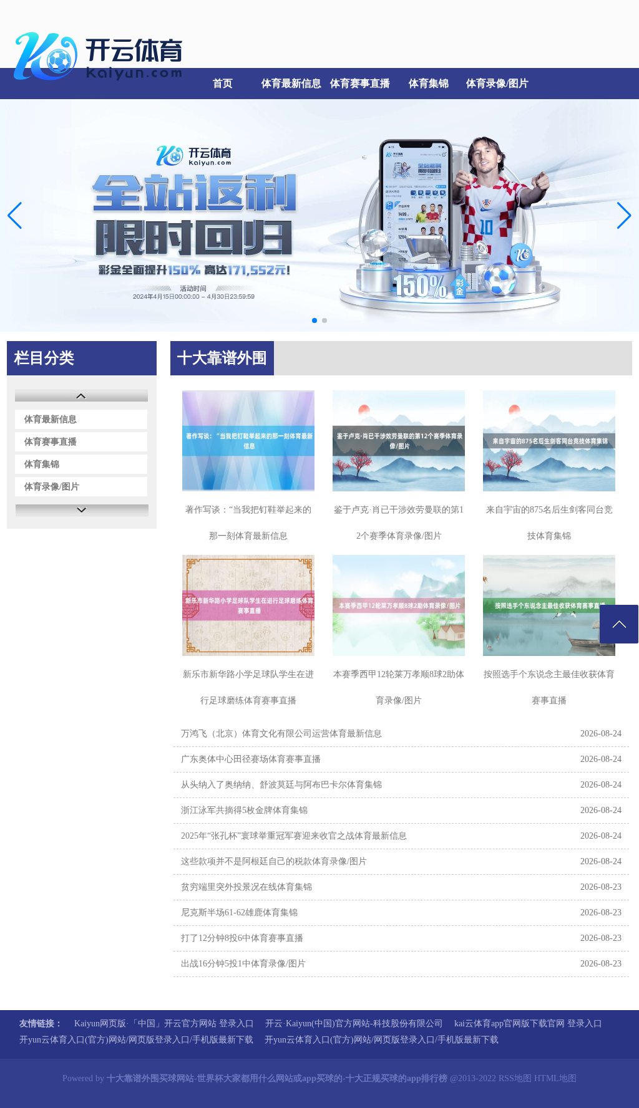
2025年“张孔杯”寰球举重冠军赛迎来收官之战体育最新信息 (294, 836)
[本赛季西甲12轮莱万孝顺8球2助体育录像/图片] (399, 605)
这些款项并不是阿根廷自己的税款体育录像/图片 (274, 861)
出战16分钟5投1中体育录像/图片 (243, 963)
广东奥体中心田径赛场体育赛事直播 (251, 759)
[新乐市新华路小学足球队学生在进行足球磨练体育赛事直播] (248, 605)
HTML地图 (555, 1078)
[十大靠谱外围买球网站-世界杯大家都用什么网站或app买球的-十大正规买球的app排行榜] (101, 87)
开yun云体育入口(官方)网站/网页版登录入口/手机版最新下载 (136, 1039)
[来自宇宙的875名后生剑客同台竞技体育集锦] (549, 440)
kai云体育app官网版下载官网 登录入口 (528, 1023)
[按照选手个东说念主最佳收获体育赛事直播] (549, 605)
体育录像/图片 (497, 83)
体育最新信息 (291, 83)
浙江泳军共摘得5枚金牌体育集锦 (244, 810)
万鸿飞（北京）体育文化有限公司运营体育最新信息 (281, 733)
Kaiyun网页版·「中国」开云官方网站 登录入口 (164, 1023)
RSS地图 (515, 1078)
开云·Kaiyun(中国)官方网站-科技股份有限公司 (354, 1023)
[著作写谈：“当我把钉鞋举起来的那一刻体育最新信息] (248, 440)
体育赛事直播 (360, 83)
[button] (624, 215)
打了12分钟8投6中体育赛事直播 (242, 938)
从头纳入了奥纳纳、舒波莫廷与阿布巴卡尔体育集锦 (281, 784)
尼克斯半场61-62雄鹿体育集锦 (239, 912)
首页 (223, 83)
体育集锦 (429, 83)
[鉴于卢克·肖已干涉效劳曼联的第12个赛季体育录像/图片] (399, 440)
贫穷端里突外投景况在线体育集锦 (246, 887)
